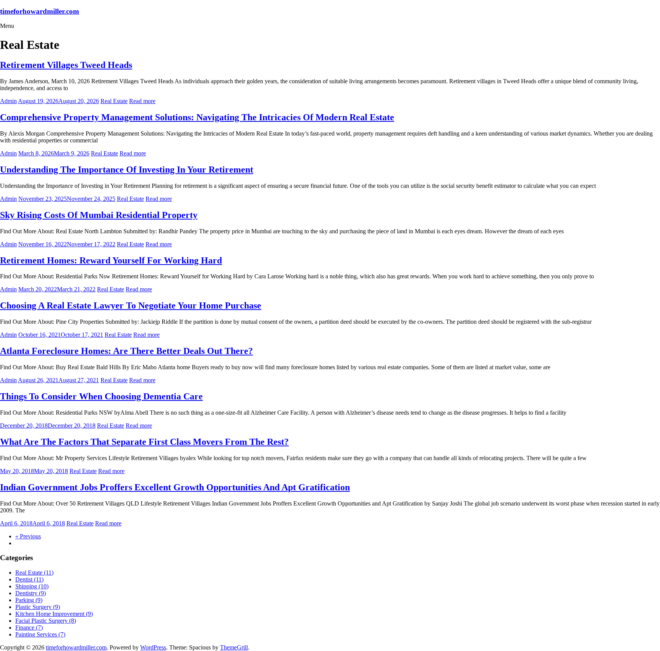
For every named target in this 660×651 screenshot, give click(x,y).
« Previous (28, 536)
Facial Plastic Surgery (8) (45, 620)
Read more (142, 101)
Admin (8, 101)
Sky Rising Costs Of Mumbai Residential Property (98, 215)
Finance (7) (29, 627)
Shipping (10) (32, 586)
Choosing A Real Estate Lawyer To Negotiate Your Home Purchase (130, 305)
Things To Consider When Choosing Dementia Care (101, 396)
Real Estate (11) (34, 572)
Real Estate (114, 101)
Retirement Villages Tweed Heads (66, 65)
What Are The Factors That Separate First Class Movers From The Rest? (144, 442)
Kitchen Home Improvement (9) (54, 614)
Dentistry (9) (30, 593)
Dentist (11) (29, 579)
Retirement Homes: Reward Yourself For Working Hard (111, 260)
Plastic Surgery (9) (37, 607)
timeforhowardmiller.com (39, 11)
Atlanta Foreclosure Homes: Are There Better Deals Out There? (126, 351)
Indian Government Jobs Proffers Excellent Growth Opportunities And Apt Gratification (175, 487)
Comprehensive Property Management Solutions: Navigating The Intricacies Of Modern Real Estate (197, 117)
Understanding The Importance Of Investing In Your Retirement (126, 169)
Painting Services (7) (40, 634)
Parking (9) (28, 600)
